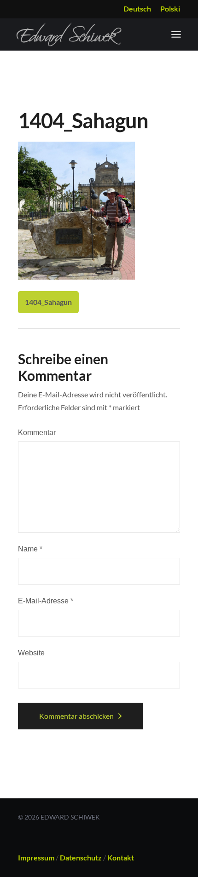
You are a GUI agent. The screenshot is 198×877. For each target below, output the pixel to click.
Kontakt (120, 857)
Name (30, 549)
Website (31, 653)
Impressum (36, 857)
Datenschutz (81, 857)
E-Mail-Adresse (45, 601)
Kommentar (37, 432)
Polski (170, 8)
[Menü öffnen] (176, 34)
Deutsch (137, 8)
